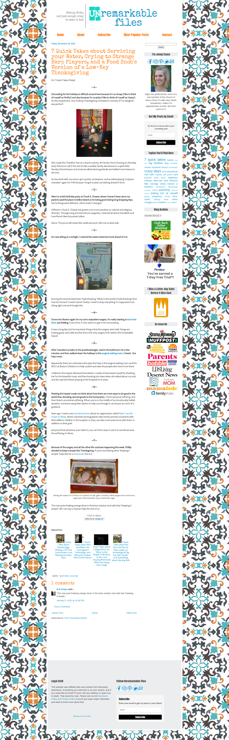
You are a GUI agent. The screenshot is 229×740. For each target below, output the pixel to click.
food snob (79, 453)
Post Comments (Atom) (75, 618)
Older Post (131, 613)
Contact (167, 34)
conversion (173, 167)
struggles (148, 202)
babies (170, 160)
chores (147, 167)
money (155, 190)
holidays (148, 180)
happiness (173, 177)
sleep (166, 199)
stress (175, 199)
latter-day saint (160, 180)
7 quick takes (63, 576)
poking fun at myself (164, 193)
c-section (174, 163)
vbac (169, 202)
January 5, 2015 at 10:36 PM (70, 600)
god (176, 174)
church (164, 167)
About (80, 34)
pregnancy (157, 196)
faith (152, 174)
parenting (164, 189)
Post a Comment (62, 606)
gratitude (148, 178)
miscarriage (173, 187)
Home (60, 34)
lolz (146, 183)
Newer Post (57, 613)
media (163, 184)
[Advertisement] (94, 640)
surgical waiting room (112, 353)
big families (156, 163)
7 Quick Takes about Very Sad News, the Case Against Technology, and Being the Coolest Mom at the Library (83, 550)
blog (166, 163)
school (167, 196)
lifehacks (173, 180)
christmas (156, 167)
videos (174, 202)
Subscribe (104, 34)
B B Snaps (62, 589)
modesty (147, 190)
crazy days (74, 576)
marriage (154, 184)
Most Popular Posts (136, 34)
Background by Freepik (82, 716)
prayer (147, 196)
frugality (158, 174)
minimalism (160, 187)
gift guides (168, 174)
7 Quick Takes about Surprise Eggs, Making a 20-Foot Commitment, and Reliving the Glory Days (63, 550)
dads (164, 171)
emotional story (82, 413)
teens (156, 202)
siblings (157, 199)
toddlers (162, 202)
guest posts (160, 178)
